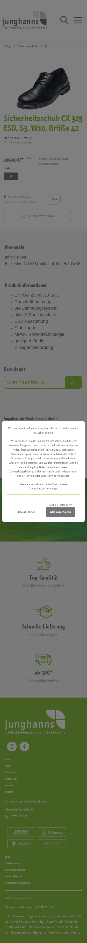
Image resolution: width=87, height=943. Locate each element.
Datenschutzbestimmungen (43, 488)
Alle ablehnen (26, 511)
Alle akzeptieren (60, 511)
